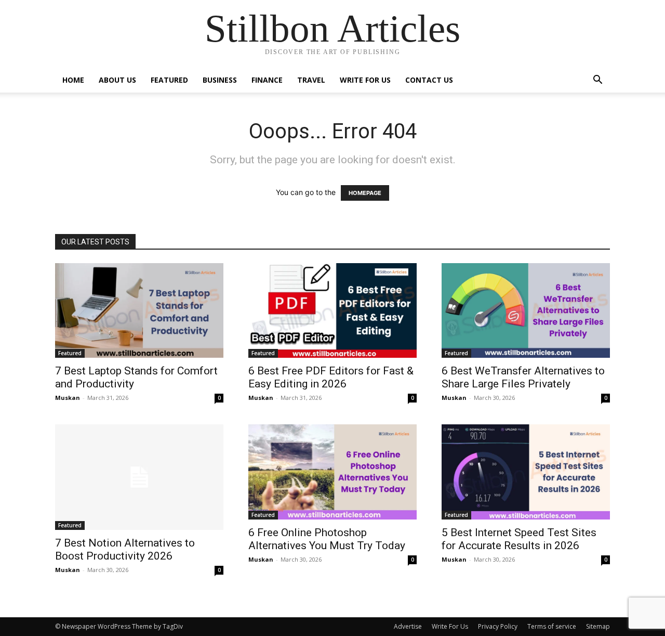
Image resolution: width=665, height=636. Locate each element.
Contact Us (429, 80)
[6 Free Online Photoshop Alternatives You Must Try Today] (332, 471)
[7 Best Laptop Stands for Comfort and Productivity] (139, 310)
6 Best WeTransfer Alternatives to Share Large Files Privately (523, 377)
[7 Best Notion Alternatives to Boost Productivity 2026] (139, 477)
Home (73, 80)
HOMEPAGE (365, 193)
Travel (311, 80)
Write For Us (365, 80)
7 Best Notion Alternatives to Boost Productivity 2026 (125, 549)
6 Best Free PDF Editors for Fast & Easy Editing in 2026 (331, 377)
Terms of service (551, 626)
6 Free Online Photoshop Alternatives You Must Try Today (326, 539)
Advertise (408, 626)
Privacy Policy (497, 626)
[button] (597, 81)
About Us (117, 80)
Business (220, 80)
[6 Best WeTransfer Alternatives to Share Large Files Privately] (526, 310)
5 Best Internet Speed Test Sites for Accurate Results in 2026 (519, 539)
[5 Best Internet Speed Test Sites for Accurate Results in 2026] (526, 471)
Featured (169, 80)
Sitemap (598, 626)
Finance (267, 80)
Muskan (67, 397)
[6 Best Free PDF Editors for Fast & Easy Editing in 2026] (332, 310)
